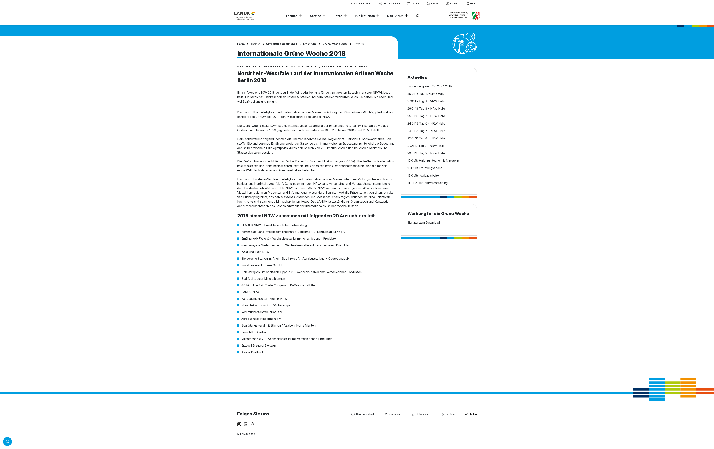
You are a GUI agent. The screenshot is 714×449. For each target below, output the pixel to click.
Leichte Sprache (391, 3)
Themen (291, 16)
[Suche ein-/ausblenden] (417, 15)
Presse (434, 3)
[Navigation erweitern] (300, 16)
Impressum (395, 413)
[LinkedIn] (246, 423)
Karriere (415, 3)
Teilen (473, 3)
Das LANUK (395, 16)
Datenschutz (423, 413)
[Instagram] (239, 423)
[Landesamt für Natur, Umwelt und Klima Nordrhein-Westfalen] (244, 16)
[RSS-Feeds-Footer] (252, 423)
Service (315, 16)
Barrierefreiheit (363, 3)
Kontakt (454, 3)
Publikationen (365, 16)
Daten (337, 16)
